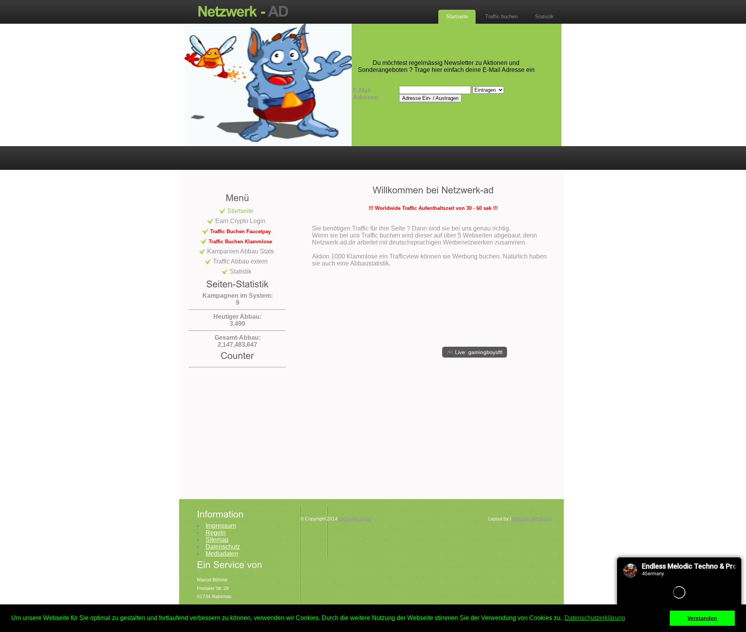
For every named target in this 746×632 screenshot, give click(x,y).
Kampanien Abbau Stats (240, 251)
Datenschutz (223, 546)
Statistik (544, 16)
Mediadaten (222, 553)
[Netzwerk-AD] (246, 11)
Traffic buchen (501, 16)
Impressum (221, 525)
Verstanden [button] (702, 618)
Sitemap (217, 539)
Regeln (216, 532)
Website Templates (532, 519)
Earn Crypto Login (240, 221)
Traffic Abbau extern (240, 261)
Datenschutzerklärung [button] (595, 618)
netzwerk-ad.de (355, 519)
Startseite (457, 16)
